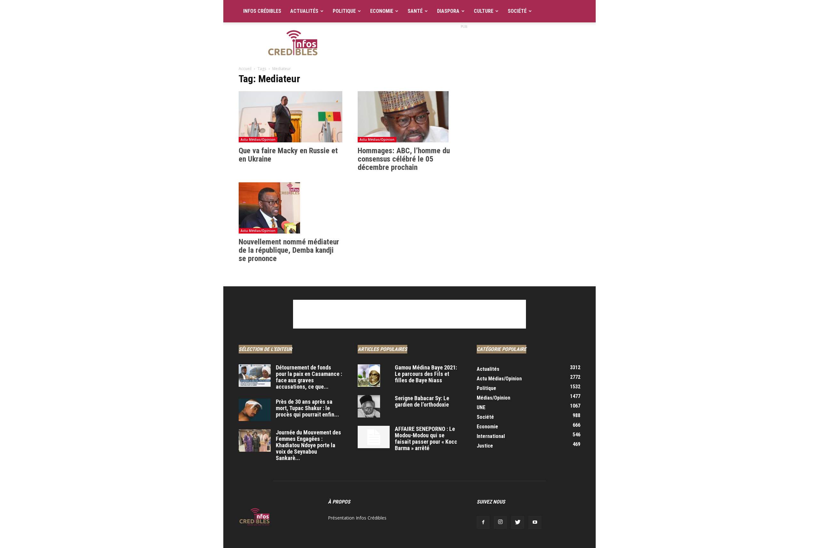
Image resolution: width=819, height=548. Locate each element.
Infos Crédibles (262, 11)
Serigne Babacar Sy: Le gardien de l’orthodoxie (422, 401)
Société (517, 11)
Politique (344, 11)
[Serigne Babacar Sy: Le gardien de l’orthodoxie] (369, 406)
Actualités (304, 11)
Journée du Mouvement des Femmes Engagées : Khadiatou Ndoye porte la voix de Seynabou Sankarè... (308, 445)
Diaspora (448, 11)
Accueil (245, 68)
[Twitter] (517, 522)
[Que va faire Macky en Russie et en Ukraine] (290, 116)
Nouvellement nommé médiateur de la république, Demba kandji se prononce (289, 250)
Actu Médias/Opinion (258, 139)
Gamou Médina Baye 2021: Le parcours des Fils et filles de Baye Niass (426, 374)
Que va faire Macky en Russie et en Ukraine (288, 154)
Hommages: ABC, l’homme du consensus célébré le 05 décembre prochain (404, 159)
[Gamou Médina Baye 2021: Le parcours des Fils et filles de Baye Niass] (369, 375)
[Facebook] (483, 522)
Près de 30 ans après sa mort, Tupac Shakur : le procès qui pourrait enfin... (307, 408)
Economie (381, 11)
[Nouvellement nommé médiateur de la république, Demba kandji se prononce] (290, 208)
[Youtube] (535, 522)
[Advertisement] (463, 44)
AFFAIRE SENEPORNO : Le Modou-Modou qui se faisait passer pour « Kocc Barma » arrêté (426, 438)
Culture (483, 11)
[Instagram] (500, 522)
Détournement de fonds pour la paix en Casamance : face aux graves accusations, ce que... (309, 377)
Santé (415, 11)
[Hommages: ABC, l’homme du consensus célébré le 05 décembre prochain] (409, 116)
